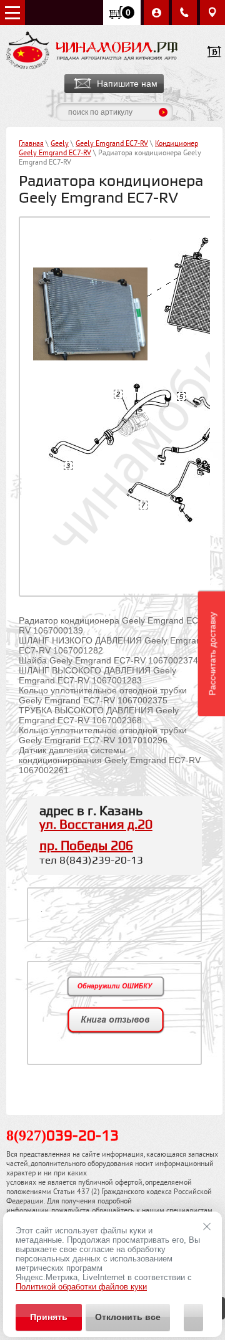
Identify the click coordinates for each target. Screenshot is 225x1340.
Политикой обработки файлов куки (81, 1286)
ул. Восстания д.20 (95, 825)
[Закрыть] (207, 1227)
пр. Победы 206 (86, 846)
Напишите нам (127, 84)
